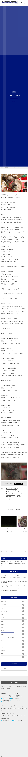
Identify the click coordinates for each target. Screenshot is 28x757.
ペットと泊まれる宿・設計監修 (12, 637)
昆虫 (12, 621)
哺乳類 (8, 529)
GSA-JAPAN (12, 657)
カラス (12, 643)
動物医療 (12, 634)
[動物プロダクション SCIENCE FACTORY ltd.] (9, 2)
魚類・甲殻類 (12, 604)
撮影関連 (12, 624)
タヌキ (12, 640)
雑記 (12, 608)
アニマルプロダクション (12, 488)
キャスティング (10, 491)
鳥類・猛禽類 (12, 601)
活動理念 (12, 614)
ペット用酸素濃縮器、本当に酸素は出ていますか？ (11, 575)
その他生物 (12, 650)
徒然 (12, 627)
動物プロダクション (11, 496)
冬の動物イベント (17, 493)
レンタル (9, 493)
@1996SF (10, 483)
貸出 (8, 499)
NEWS (12, 653)
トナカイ (18, 491)
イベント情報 (12, 647)
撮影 (19, 496)
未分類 (12, 617)
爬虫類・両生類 (12, 611)
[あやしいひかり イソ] (9, 521)
